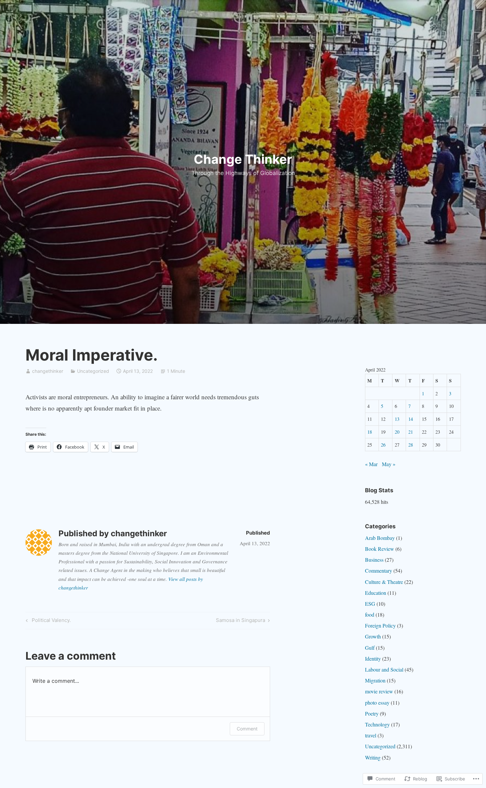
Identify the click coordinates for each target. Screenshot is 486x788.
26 (383, 445)
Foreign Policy (380, 625)
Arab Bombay (380, 537)
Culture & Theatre (384, 581)
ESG (370, 603)
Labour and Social (384, 669)
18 (369, 432)
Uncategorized (93, 371)
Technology (377, 724)
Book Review (379, 548)
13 (397, 419)
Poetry (372, 713)
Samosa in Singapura (240, 621)
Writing (373, 757)
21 (410, 432)
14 (410, 419)
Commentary (378, 570)
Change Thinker (243, 159)
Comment (247, 728)
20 (397, 432)
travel (370, 735)
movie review (379, 691)
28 (410, 445)
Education (375, 592)
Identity (373, 658)
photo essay (377, 702)
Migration (375, 680)
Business (374, 559)
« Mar (371, 463)
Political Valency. (47, 621)
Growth (373, 636)
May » (388, 463)
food (369, 614)
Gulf (370, 647)
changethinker (47, 371)
